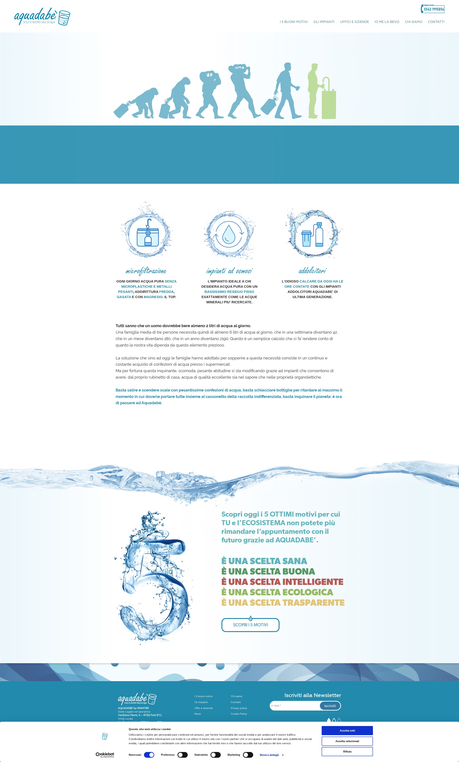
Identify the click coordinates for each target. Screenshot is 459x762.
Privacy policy (239, 708)
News (197, 714)
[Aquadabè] (42, 16)
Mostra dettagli (269, 754)
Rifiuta (347, 751)
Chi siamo (236, 696)
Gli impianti (201, 702)
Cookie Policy (239, 714)
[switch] (183, 755)
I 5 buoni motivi (203, 696)
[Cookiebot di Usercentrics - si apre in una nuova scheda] (105, 755)
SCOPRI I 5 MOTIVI (250, 625)
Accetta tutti (347, 730)
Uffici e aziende (203, 708)
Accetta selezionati (347, 741)
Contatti (236, 702)
